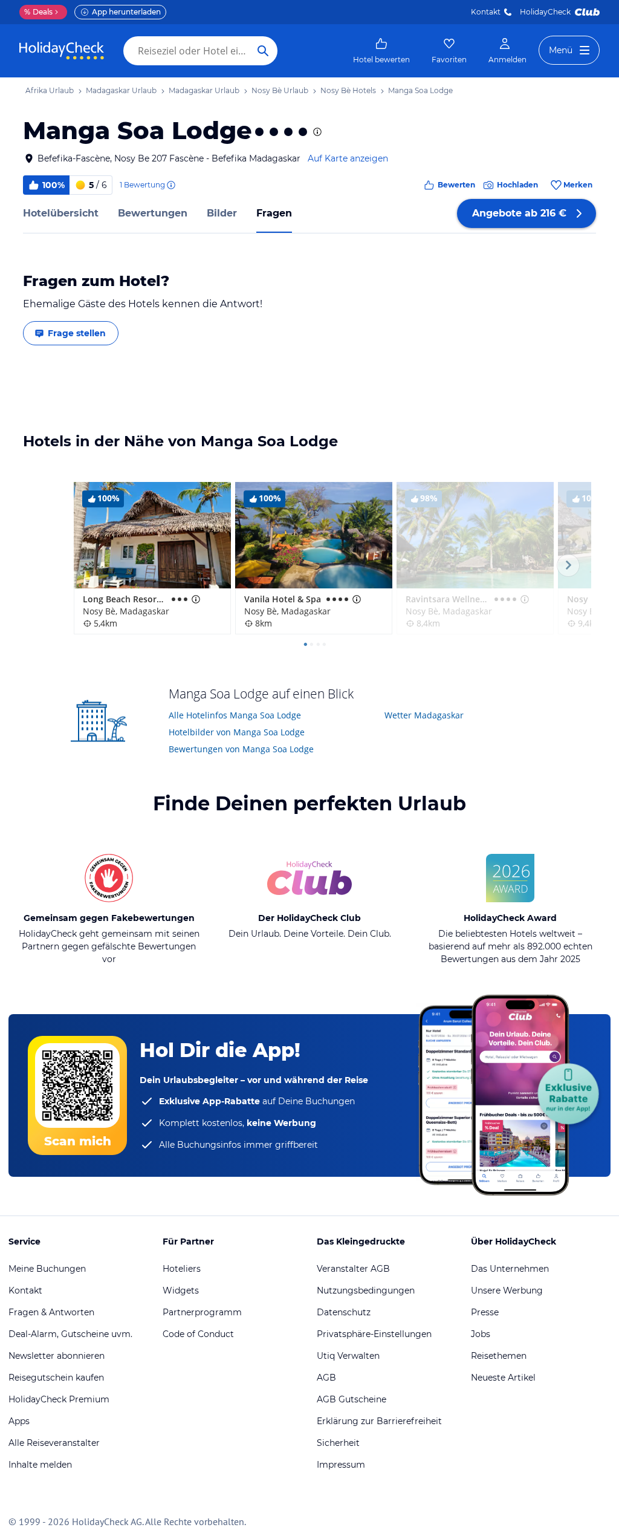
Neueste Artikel (503, 1377)
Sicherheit (338, 1442)
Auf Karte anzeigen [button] (348, 158)
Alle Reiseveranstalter (54, 1442)
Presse (485, 1312)
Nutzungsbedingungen (366, 1290)
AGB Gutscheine (351, 1399)
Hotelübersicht (61, 213)
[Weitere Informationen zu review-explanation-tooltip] (170, 185)
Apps (19, 1421)
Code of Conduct (198, 1334)
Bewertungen (152, 213)
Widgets (181, 1290)
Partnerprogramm (202, 1312)
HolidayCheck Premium (58, 1399)
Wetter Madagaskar (424, 715)
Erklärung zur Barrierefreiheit (379, 1421)
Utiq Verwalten (348, 1355)
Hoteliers (182, 1268)
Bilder (222, 213)
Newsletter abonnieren (56, 1355)
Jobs (480, 1334)
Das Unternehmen (510, 1268)
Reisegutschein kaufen (56, 1377)
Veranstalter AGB (353, 1268)
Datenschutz (344, 1312)
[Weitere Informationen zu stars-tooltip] (316, 132)
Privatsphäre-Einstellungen (374, 1334)
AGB (326, 1377)
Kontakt (486, 11)
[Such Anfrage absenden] (262, 50)
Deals (38, 11)
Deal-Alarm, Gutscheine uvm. (70, 1334)
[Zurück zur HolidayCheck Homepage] (61, 51)
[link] (381, 51)
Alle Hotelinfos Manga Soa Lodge (235, 715)
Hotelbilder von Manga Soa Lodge (237, 732)
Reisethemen (499, 1355)
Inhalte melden (40, 1464)
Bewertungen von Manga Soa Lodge (241, 749)
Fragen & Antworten (51, 1312)
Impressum (341, 1464)
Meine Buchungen (47, 1268)
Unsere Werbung (507, 1290)
